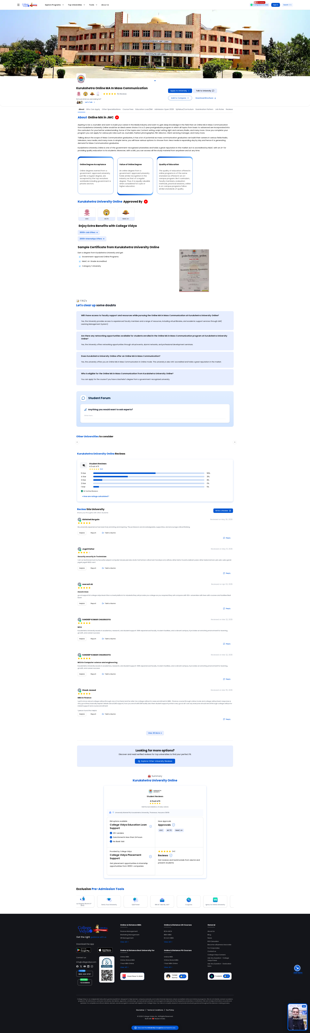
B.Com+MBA (169, 938)
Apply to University (178, 91)
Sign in (275, 5)
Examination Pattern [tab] (204, 109)
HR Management (126, 938)
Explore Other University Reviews (156, 761)
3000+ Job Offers (89, 232)
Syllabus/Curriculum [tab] (185, 109)
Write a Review (221, 510)
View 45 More (155, 733)
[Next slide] (305, 45)
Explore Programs (53, 5)
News (210, 938)
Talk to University (203, 91)
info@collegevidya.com (86, 962)
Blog (209, 935)
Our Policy (170, 1010)
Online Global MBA (127, 960)
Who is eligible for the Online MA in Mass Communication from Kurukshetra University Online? (127, 373)
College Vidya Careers (217, 955)
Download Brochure (204, 98)
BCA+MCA (168, 931)
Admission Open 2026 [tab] (164, 109)
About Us (105, 5)
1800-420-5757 (84, 974)
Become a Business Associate (219, 944)
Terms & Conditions (155, 1010)
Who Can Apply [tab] (93, 109)
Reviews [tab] (229, 109)
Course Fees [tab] (128, 109)
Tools (91, 5)
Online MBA (124, 957)
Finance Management (129, 931)
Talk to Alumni (110, 533)
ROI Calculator (213, 941)
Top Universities (75, 5)
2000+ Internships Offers (92, 239)
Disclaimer (140, 1010)
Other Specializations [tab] (111, 109)
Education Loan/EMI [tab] (144, 109)
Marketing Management (129, 935)
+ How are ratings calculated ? (95, 496)
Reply (228, 538)
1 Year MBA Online (127, 963)
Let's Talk (88, 102)
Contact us (212, 951)
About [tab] (81, 109)
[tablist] (169, 109)
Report (93, 533)
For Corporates (214, 948)
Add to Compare (178, 98)
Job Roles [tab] (219, 109)
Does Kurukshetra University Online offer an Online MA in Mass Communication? (120, 356)
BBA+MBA (167, 935)
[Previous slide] (4, 45)
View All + (124, 942)
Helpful (82, 533)
